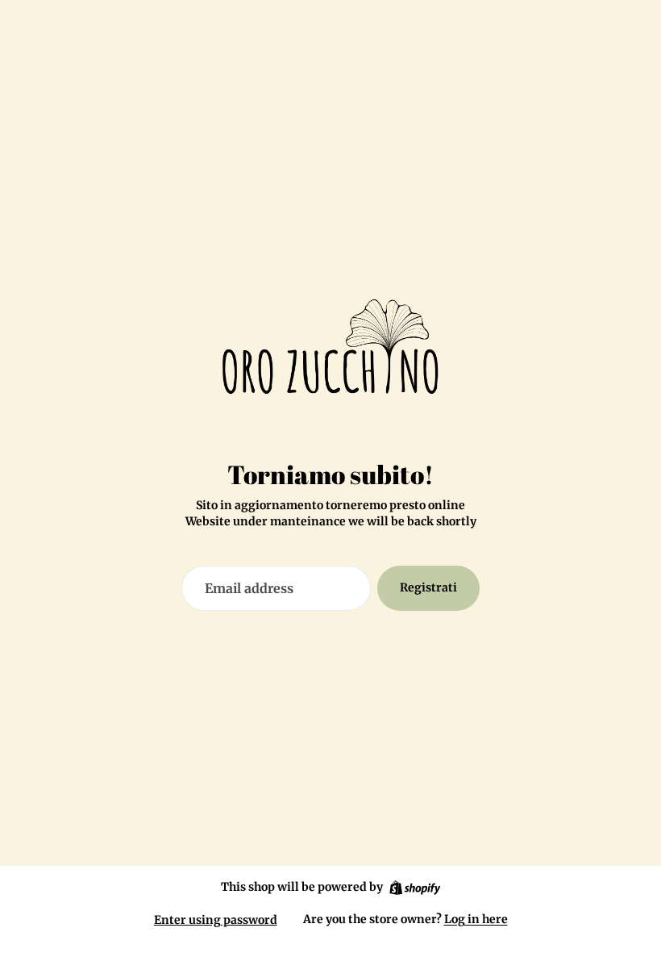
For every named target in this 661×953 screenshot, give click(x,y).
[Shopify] (414, 887)
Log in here (476, 919)
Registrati (428, 587)
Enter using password (215, 920)
